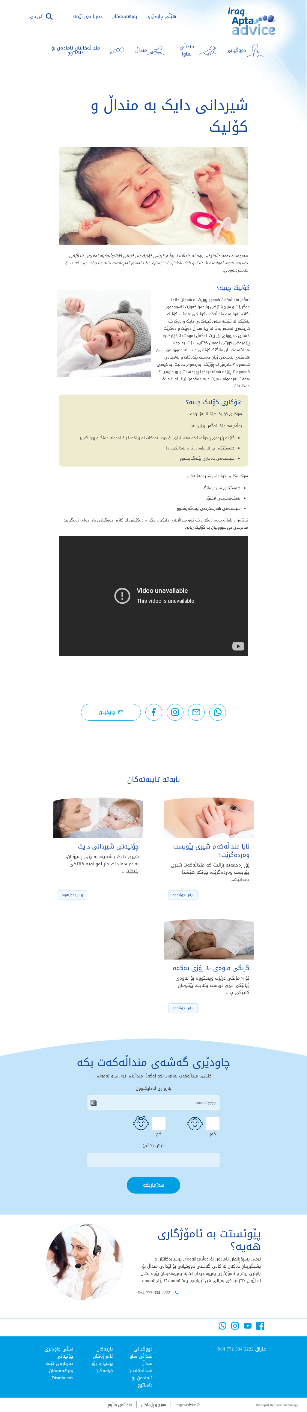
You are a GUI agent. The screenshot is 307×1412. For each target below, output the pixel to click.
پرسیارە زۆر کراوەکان (102, 1367)
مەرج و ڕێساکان (153, 1404)
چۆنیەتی (64, 1356)
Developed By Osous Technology (277, 1405)
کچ (158, 1133)
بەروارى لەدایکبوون (153, 1088)
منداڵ (147, 1363)
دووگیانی (143, 1349)
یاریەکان (105, 1349)
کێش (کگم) (154, 1145)
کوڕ (213, 1133)
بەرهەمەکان (124, 16)
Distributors (62, 1378)
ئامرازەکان (103, 1356)
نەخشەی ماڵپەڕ (120, 1404)
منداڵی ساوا (140, 1356)
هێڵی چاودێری (161, 16)
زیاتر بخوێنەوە (183, 895)
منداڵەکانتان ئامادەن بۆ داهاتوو (140, 1377)
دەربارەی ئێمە (88, 16)
